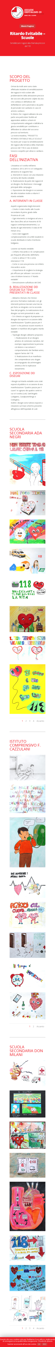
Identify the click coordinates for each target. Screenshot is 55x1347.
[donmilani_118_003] (27, 1148)
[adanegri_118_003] (27, 543)
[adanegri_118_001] (27, 485)
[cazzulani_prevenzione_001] (27, 1018)
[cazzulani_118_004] (27, 866)
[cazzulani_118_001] (27, 780)
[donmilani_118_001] (27, 1117)
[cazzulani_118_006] (27, 957)
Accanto (40, 721)
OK (39, 1344)
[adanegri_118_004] (27, 573)
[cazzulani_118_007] (27, 987)
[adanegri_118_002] (27, 514)
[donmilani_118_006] (27, 1290)
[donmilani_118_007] (27, 1260)
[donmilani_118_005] (27, 1230)
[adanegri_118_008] (27, 713)
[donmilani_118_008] (27, 1320)
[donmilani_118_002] (27, 1085)
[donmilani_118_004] (27, 1177)
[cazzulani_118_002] (27, 812)
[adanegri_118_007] (27, 631)
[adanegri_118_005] (27, 601)
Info (44, 1344)
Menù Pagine (27, 26)
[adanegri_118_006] (27, 659)
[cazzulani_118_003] (27, 897)
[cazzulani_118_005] (27, 927)
